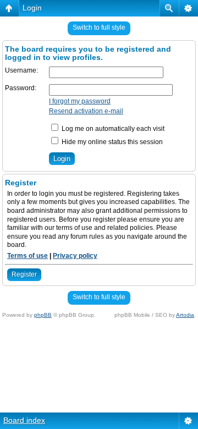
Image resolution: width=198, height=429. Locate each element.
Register (24, 274)
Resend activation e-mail (86, 111)
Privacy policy (75, 256)
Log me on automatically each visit (112, 129)
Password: (20, 88)
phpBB (43, 315)
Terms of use (27, 256)
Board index (24, 420)
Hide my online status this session (111, 142)
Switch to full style (99, 27)
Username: (21, 70)
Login (32, 7)
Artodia (185, 315)
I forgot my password (80, 101)
